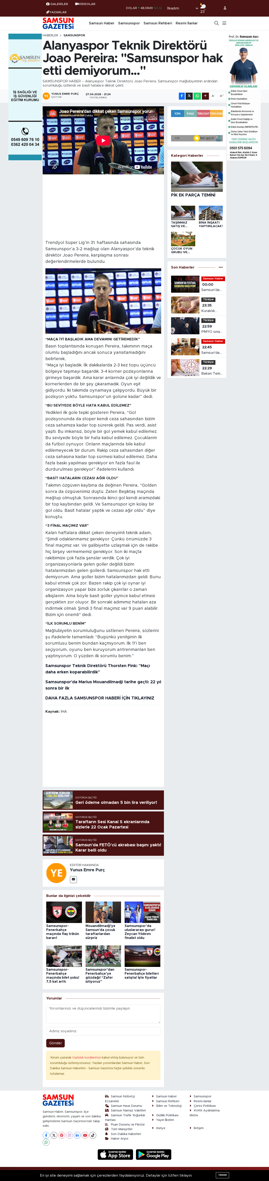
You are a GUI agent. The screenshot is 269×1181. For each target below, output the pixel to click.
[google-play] (153, 1154)
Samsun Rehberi (158, 23)
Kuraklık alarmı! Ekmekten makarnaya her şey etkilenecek (211, 308)
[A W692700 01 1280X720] (103, 301)
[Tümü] (221, 267)
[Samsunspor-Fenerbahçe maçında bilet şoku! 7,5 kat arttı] (64, 956)
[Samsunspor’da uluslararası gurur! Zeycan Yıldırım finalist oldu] (142, 912)
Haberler (50, 35)
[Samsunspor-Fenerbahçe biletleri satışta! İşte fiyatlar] (142, 956)
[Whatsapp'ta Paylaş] (197, 96)
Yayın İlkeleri (165, 1120)
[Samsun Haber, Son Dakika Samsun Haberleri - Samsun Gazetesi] (58, 23)
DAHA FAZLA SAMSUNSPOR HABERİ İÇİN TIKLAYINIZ (99, 698)
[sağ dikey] (244, 97)
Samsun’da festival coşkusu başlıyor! (210, 288)
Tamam (222, 1175)
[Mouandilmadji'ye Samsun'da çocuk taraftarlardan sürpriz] (103, 912)
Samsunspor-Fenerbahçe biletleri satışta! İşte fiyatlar (142, 973)
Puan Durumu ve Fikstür (128, 1124)
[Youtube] (85, 1135)
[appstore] (116, 1154)
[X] (53, 1135)
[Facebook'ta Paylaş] (182, 96)
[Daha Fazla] (205, 96)
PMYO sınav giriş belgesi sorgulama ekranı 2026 (211, 329)
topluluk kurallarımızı (87, 1057)
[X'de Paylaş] (189, 96)
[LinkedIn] (77, 1135)
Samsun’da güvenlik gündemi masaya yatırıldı (210, 350)
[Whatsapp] (46, 1142)
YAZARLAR (58, 12)
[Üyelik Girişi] (223, 8)
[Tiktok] (92, 1135)
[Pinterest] (61, 1135)
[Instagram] (69, 1135)
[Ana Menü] (224, 23)
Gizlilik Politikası (167, 1115)
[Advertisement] (103, 206)
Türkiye (208, 299)
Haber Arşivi (119, 1138)
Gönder (55, 1043)
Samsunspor (129, 23)
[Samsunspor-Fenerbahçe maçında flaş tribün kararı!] (64, 912)
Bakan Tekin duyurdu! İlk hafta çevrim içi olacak (211, 371)
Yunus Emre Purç (87, 870)
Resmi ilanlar (202, 1101)
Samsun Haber (102, 23)
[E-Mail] (73, 879)
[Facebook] (46, 1135)
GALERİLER (59, 4)
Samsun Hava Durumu (126, 1105)
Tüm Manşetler (122, 1129)
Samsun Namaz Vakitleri (128, 1110)
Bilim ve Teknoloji (169, 1105)
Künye (160, 1128)
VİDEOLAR (87, 4)
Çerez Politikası (205, 1105)
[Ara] (217, 23)
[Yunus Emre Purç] (56, 872)
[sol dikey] (25, 97)
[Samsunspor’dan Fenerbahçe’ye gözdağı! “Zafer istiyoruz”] (103, 956)
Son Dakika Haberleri (126, 1134)
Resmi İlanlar (187, 23)
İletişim (199, 1128)
